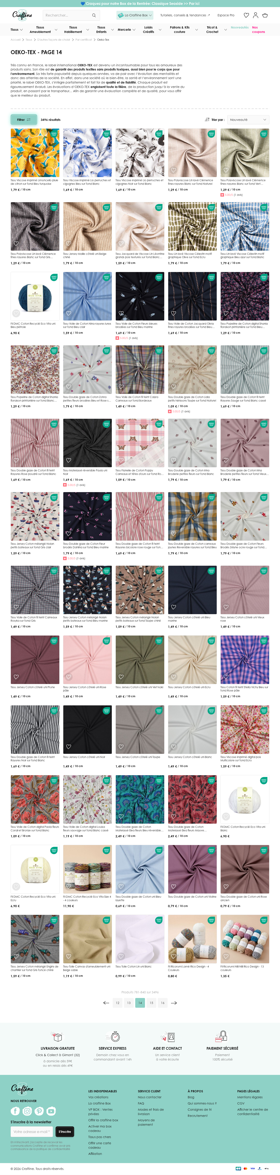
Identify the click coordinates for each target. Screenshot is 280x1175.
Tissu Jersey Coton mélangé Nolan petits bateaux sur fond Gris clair (32, 545)
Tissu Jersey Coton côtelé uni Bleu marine (189, 619)
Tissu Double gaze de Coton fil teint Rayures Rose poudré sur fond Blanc (33, 472)
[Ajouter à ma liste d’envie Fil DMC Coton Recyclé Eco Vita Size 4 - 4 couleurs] (69, 887)
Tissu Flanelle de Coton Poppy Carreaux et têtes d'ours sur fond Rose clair (140, 474)
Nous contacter (149, 1097)
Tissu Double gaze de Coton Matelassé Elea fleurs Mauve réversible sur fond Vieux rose (186, 830)
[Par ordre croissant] (207, 119)
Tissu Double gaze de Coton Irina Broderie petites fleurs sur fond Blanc (191, 472)
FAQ (141, 1103)
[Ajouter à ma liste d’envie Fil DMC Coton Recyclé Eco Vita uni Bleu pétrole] (16, 313)
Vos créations (98, 1097)
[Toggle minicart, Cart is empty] (265, 15)
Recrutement (198, 1116)
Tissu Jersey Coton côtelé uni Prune (33, 687)
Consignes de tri (200, 1109)
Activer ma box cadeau (100, 1128)
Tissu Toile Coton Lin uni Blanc (134, 966)
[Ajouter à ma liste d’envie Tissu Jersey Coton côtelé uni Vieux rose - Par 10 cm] (226, 607)
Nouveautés (240, 27)
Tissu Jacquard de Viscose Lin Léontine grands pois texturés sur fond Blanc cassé (140, 257)
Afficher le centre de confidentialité (252, 1112)
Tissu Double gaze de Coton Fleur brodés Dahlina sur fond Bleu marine (86, 545)
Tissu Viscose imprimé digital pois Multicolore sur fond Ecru (240, 758)
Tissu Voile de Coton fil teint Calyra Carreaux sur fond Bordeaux (137, 398)
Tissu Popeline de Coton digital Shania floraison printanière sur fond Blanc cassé (34, 400)
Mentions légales (250, 1097)
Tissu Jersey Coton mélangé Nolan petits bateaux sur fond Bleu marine (85, 619)
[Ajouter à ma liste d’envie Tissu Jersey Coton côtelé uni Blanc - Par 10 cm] (174, 747)
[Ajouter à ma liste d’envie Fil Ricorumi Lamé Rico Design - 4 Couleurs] (174, 956)
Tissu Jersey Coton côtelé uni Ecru (189, 687)
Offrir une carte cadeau (99, 1145)
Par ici (194, 3)
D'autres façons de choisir (53, 39)
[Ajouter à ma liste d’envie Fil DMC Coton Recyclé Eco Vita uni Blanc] (226, 817)
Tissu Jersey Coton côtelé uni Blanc (190, 757)
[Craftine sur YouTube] (51, 1111)
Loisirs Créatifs (148, 29)
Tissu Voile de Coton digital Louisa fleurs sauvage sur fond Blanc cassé (85, 828)
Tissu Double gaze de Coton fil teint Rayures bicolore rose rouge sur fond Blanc (139, 547)
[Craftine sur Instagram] (27, 1111)
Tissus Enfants (101, 29)
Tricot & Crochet (212, 29)
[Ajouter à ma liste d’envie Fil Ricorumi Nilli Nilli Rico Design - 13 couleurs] (226, 956)
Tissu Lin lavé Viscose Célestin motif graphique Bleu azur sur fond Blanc (242, 255)
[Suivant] (174, 1003)
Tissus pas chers (99, 1137)
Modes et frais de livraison (151, 1112)
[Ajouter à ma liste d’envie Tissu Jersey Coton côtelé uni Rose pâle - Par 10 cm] (69, 677)
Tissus (14, 29)
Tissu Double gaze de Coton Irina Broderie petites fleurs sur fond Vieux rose (243, 474)
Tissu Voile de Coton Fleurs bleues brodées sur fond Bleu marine (136, 325)
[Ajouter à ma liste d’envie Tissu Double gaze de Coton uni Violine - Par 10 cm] (174, 887)
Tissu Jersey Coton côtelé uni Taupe (138, 757)
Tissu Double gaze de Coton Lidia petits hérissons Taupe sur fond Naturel (192, 398)
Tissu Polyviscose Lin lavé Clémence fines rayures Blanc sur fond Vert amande (243, 184)
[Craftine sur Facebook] (15, 1111)
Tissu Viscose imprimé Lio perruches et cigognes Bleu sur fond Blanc (87, 182)
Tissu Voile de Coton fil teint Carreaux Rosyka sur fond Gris (34, 619)
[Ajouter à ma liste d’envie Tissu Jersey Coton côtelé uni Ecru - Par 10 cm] (174, 677)
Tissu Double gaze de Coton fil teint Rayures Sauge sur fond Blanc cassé (243, 398)
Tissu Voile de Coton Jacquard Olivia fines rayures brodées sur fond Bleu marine (191, 327)
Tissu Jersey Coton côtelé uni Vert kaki (139, 687)
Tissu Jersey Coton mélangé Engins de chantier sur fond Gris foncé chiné (34, 968)
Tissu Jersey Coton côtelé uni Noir (84, 757)
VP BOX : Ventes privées (100, 1112)
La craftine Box (99, 1103)
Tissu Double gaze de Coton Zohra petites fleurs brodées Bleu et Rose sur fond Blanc (87, 400)
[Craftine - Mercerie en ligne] (22, 15)
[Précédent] (106, 1003)
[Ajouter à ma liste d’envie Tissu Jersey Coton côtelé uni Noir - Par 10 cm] (69, 747)
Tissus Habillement (73, 29)
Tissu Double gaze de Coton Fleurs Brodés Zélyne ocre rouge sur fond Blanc (242, 547)
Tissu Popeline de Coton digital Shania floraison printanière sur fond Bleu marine (244, 327)
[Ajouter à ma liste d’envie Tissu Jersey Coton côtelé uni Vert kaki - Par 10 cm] (121, 677)
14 (141, 1004)
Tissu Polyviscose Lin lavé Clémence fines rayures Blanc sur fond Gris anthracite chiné (33, 257)
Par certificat (83, 39)
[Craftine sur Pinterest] (39, 1111)
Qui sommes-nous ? (202, 1103)
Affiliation (95, 1154)
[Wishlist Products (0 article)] (246, 15)
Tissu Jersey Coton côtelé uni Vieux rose (242, 619)
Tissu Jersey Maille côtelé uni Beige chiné (84, 255)
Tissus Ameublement (40, 29)
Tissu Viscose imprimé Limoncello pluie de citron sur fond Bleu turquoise (34, 182)
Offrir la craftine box (103, 1120)
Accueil (15, 39)
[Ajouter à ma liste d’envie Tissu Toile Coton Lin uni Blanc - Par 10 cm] (121, 956)
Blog (191, 1097)
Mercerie (124, 29)
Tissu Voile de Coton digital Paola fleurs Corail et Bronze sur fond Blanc (35, 828)
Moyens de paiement (146, 1122)
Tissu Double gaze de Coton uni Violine (192, 896)
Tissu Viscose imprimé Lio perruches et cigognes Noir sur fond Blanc (139, 182)
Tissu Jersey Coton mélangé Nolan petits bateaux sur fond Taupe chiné (138, 619)
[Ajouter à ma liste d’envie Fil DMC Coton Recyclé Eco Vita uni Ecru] (16, 887)
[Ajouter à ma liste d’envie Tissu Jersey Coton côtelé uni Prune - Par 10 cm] (16, 677)
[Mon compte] (255, 15)
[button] (134, 15)
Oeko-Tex (103, 39)
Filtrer (21, 120)
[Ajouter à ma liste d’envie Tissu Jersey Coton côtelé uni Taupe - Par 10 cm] (121, 747)
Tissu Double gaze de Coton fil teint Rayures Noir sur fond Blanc (33, 758)
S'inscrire (65, 1131)
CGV (241, 1103)
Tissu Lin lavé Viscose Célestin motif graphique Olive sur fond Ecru (190, 255)
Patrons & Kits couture (179, 29)
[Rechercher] (94, 15)
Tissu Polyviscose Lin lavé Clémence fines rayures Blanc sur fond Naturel (190, 182)
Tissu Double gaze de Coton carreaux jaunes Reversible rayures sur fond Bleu (192, 545)
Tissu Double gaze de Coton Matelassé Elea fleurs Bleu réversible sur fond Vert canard (138, 830)
